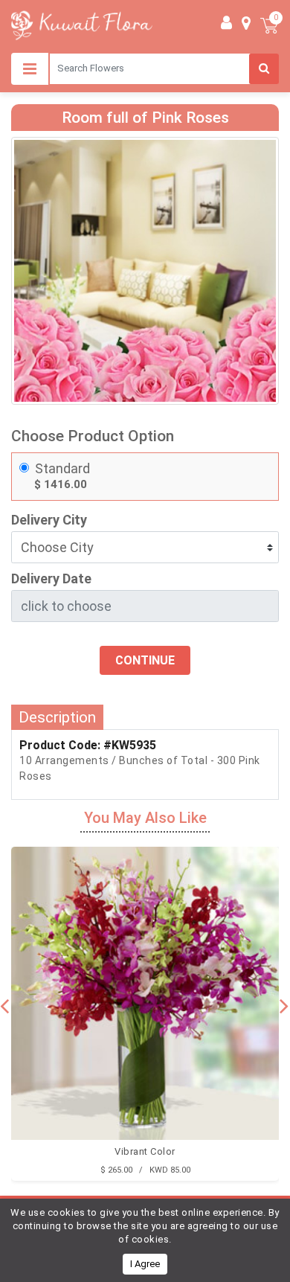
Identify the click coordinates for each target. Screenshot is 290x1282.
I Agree (145, 1263)
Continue (145, 660)
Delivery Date (51, 578)
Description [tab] (57, 717)
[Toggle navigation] (29, 69)
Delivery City (49, 520)
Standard (62, 468)
